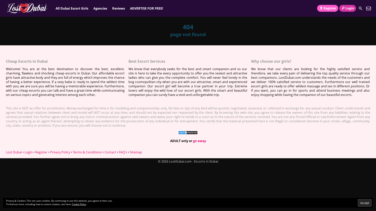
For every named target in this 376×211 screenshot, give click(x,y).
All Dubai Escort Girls (72, 8)
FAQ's (123, 152)
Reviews (118, 8)
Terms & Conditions (87, 152)
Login (349, 8)
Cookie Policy (79, 204)
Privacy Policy (60, 152)
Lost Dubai (14, 152)
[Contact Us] (368, 8)
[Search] (360, 8)
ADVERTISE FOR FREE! (146, 8)
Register (330, 8)
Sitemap (136, 152)
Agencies (100, 8)
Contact (110, 152)
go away (199, 141)
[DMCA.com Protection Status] (188, 133)
